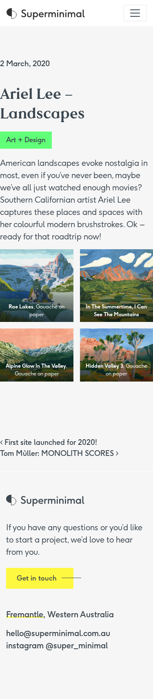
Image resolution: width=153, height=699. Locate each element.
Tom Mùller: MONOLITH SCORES (58, 453)
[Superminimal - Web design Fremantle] (46, 13)
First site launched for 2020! (49, 442)
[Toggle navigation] (135, 13)
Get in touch (37, 578)
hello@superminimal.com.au (58, 633)
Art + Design (26, 140)
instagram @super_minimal (57, 645)
